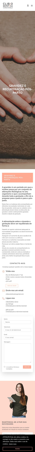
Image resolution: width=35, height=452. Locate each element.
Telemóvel (7, 327)
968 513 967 (10, 310)
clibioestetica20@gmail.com (15, 294)
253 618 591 (9, 304)
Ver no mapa (12, 285)
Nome (5, 319)
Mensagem (7, 342)
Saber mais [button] (12, 444)
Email (5, 334)
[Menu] (32, 5)
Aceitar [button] (17, 448)
